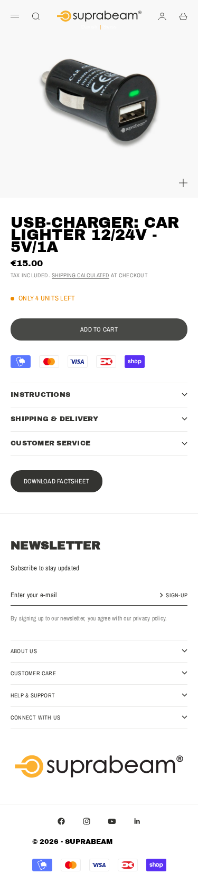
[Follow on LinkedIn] (137, 821)
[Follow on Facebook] (61, 821)
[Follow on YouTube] (112, 821)
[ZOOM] (183, 182)
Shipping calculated (80, 275)
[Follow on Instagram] (86, 821)
